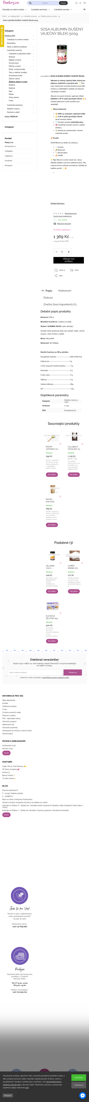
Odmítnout (79, 1085)
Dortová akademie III (10, 790)
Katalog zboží (10, 36)
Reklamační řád (8, 724)
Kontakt (5, 703)
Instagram (8, 165)
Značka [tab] (60, 304)
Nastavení (8, 1096)
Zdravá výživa (14, 79)
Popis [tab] (49, 290)
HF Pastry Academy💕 (10, 769)
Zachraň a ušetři (13, 112)
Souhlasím (79, 1078)
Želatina (12, 85)
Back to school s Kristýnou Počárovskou (17, 799)
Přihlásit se (73, 672)
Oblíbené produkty (9, 706)
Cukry (11, 100)
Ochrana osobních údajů (11, 712)
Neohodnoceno (71, 213)
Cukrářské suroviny (14, 50)
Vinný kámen (14, 97)
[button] (82, 1095)
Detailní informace (57, 203)
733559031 (9, 156)
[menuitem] (14, 9)
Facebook (8, 161)
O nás (4, 709)
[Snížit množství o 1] (56, 252)
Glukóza (12, 88)
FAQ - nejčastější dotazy (11, 718)
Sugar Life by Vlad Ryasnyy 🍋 (14, 766)
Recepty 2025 (7, 748)
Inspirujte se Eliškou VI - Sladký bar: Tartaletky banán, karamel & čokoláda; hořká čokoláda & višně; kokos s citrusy (42, 806)
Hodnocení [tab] (64, 290)
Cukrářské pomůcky (15, 105)
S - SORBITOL (7, 796)
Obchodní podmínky (10, 727)
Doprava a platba (9, 715)
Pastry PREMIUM (11, 117)
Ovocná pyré (14, 63)
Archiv (6, 753)
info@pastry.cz (10, 146)
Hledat (63, 3)
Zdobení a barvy (13, 109)
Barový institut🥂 (8, 775)
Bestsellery (11, 43)
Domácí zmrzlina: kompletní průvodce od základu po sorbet (25, 802)
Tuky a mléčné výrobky (18, 72)
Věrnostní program (9, 721)
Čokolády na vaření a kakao (18, 39)
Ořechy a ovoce (15, 66)
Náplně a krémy (15, 60)
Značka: (62, 216)
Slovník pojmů (7, 734)
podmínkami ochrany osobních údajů (55, 677)
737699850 (9, 151)
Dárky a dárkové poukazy (17, 47)
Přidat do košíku (68, 260)
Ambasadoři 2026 (9, 745)
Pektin (11, 94)
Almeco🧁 (6, 772)
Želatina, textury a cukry (18, 82)
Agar (10, 91)
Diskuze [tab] (48, 297)
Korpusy (12, 57)
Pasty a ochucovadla (17, 69)
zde (27, 1088)
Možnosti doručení (64, 224)
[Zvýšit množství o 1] (69, 252)
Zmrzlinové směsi (15, 76)
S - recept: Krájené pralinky (12, 793)
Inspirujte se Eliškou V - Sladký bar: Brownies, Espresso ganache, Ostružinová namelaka (35, 810)
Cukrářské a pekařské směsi (20, 54)
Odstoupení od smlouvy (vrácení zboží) (17, 731)
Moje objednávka (8, 700)
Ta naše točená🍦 (9, 778)
